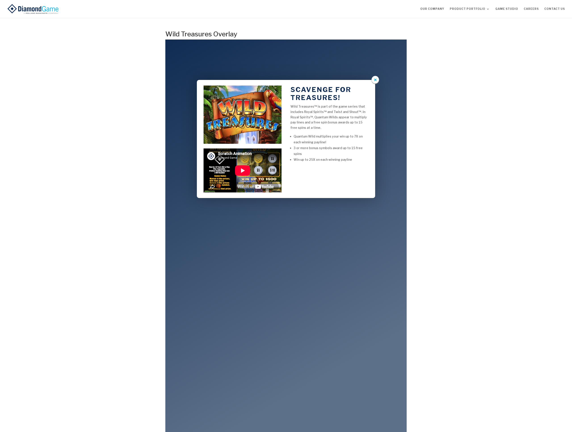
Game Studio (506, 8)
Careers (531, 8)
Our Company (432, 8)
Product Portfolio (467, 8)
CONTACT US (554, 8)
